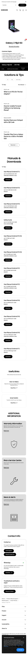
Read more (6, 430)
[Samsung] (4, 10)
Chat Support (9, 550)
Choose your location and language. (9, 1)
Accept (20, 649)
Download (8, 179)
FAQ (12, 79)
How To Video (18, 79)
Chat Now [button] (8, 572)
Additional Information (12, 69)
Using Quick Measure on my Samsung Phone (13, 55)
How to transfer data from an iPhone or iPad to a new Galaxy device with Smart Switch (14, 58)
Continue (22, 5)
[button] (14, 93)
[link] (25, 40)
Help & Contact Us (10, 554)
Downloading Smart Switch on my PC (11, 53)
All (7, 79)
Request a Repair (10, 591)
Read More (13, 388)
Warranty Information (14, 46)
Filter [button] (4, 84)
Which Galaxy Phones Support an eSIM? (12, 56)
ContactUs (23, 69)
